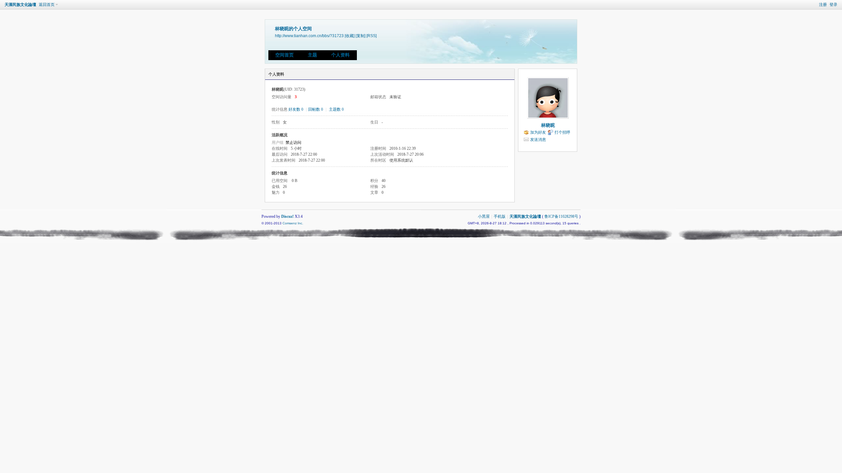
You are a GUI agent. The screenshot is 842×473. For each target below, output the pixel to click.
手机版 (500, 216)
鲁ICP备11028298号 (561, 216)
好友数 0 (295, 109)
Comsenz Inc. (293, 223)
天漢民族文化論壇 (20, 4)
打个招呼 (562, 132)
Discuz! (287, 216)
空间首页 (284, 55)
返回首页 (47, 4)
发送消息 (538, 139)
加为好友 (538, 132)
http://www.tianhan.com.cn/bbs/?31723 (309, 36)
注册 (823, 4)
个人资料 (340, 55)
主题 (312, 55)
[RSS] (371, 36)
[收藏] (350, 36)
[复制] (360, 36)
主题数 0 (336, 109)
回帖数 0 (315, 109)
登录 (833, 4)
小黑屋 (484, 216)
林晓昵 (548, 125)
